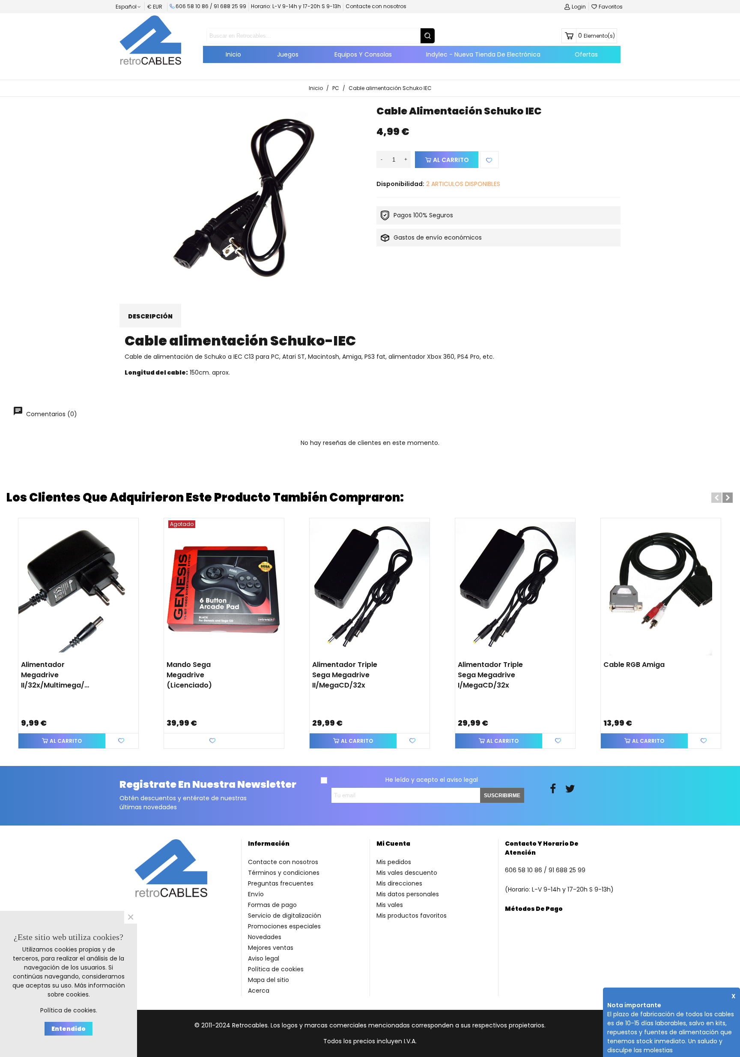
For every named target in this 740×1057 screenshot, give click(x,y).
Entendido (68, 1028)
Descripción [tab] (150, 316)
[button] (716, 497)
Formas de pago (272, 905)
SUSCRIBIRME (502, 796)
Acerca (258, 990)
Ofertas (586, 54)
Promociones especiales (284, 926)
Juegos (287, 54)
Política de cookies (276, 969)
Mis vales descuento (406, 872)
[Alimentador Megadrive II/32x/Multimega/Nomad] (78, 586)
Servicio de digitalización (284, 915)
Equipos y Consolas (363, 54)
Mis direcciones (399, 883)
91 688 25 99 (230, 6)
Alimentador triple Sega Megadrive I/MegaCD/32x (490, 675)
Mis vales (389, 905)
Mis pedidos (393, 862)
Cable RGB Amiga (634, 665)
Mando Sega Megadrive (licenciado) (189, 675)
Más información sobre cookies (86, 990)
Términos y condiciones (283, 872)
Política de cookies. (68, 1010)
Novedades (264, 937)
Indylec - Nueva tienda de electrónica (483, 54)
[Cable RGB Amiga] (661, 586)
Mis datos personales (407, 894)
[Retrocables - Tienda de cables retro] (150, 39)
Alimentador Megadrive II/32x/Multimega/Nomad (57, 675)
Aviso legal (263, 958)
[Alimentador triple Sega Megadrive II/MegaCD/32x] (370, 586)
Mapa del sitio (268, 980)
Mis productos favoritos (411, 915)
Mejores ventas (270, 947)
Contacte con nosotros (376, 6)
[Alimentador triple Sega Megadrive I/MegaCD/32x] (515, 586)
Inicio (233, 54)
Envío (256, 894)
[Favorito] (489, 159)
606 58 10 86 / (195, 6)
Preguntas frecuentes (280, 883)
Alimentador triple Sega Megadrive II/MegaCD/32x (344, 675)
